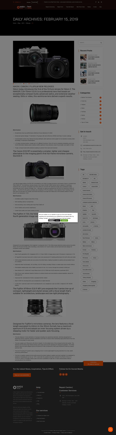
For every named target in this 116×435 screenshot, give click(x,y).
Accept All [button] (64, 220)
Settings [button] (51, 220)
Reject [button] (57, 220)
